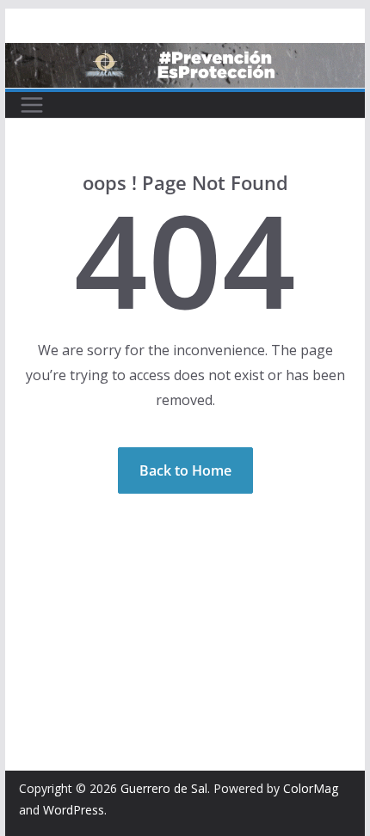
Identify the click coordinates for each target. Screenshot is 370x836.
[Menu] (32, 105)
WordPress (73, 810)
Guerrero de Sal (163, 788)
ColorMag (310, 788)
